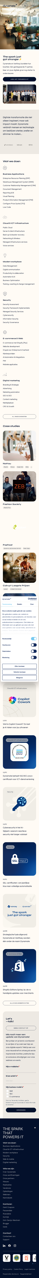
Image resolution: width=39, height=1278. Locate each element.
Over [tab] (32, 604)
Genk (5, 1227)
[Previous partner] (33, 1264)
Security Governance (11, 322)
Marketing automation (11, 392)
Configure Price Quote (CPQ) (14, 204)
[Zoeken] (25, 5)
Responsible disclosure (11, 1274)
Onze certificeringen (11, 1175)
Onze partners (8, 1178)
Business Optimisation (11, 280)
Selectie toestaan (20, 672)
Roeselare (7, 1214)
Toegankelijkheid (25, 1274)
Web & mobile (8, 1159)
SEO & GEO (7, 396)
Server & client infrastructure (14, 231)
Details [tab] (19, 604)
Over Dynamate (9, 1172)
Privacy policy (7, 1269)
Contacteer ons (9, 1236)
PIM (4, 361)
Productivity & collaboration (13, 273)
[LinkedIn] (4, 1245)
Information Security (10, 319)
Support (6, 1240)
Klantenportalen (9, 354)
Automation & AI (9, 277)
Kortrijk (6, 1217)
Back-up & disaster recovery (13, 235)
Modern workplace (10, 1153)
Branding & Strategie (11, 385)
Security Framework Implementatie (16, 308)
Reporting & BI (8, 193)
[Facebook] (9, 1245)
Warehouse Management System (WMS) (18, 182)
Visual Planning (8, 196)
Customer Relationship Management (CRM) (19, 186)
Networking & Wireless (11, 238)
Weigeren (19, 678)
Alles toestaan (19, 666)
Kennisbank (7, 1198)
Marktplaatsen (8, 403)
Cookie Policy (18, 1269)
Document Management (12, 189)
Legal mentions (29, 1269)
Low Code (7, 207)
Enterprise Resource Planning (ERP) (16, 178)
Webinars (6, 1195)
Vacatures (7, 1188)
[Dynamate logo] (10, 5)
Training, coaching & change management (18, 284)
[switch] (34, 645)
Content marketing (10, 399)
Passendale (7, 1211)
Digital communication (11, 270)
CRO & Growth (8, 407)
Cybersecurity (8, 315)
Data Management (10, 266)
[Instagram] (15, 1245)
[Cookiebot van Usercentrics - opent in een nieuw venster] (28, 599)
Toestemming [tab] (7, 604)
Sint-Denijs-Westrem (11, 1220)
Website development (11, 347)
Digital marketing (10, 1162)
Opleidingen (8, 1191)
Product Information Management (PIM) (18, 200)
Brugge (6, 1224)
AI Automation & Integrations (14, 357)
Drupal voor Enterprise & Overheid (16, 350)
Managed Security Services (13, 312)
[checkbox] (21, 1093)
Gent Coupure (8, 1207)
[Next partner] (35, 1264)
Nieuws (6, 1182)
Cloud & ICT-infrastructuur (13, 1149)
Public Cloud (7, 228)
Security (6, 1156)
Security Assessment (11, 304)
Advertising (7, 389)
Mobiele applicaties (10, 365)
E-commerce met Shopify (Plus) (15, 343)
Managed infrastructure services (15, 242)
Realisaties (7, 1185)
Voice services (8, 246)
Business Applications (11, 1146)
